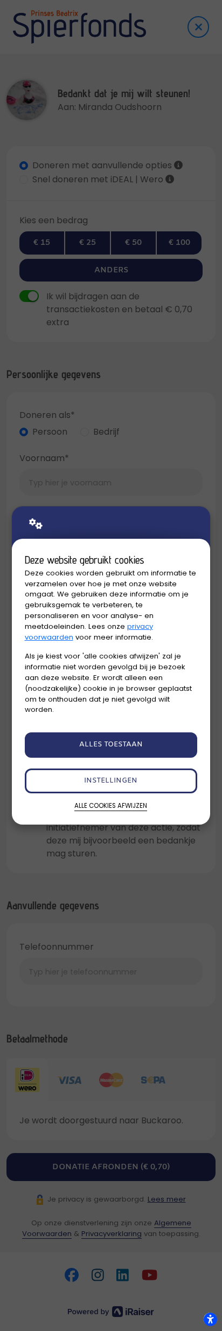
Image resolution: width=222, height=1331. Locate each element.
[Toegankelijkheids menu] (210, 1319)
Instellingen (110, 780)
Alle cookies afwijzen (110, 805)
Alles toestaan (111, 744)
